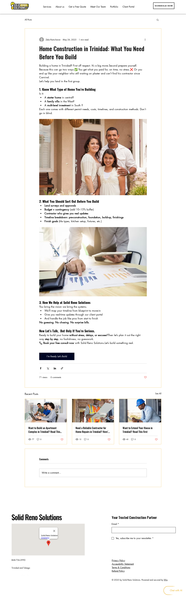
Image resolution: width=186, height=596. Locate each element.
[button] (157, 20)
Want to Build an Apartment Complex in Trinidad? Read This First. (44, 430)
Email (115, 524)
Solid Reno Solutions (36, 517)
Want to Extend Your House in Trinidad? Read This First (138, 430)
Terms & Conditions (121, 567)
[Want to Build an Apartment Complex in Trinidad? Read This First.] (46, 410)
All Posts (28, 19)
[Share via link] (62, 368)
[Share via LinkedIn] (54, 368)
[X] (23, 576)
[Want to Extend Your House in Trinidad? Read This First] (140, 410)
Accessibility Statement (123, 564)
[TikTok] (29, 576)
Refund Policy (118, 571)
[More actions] (145, 39)
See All (158, 393)
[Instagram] (18, 576)
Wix (166, 579)
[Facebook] (13, 576)
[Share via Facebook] (40, 368)
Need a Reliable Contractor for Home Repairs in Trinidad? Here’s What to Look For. (92, 430)
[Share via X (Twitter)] (47, 368)
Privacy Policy (118, 560)
